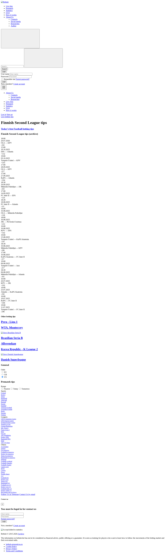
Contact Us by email (27, 494)
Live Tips (9, 102)
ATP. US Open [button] (5, 443)
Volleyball (4, 400)
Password (4, 76)
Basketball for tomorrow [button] (8, 458)
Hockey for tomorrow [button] (7, 454)
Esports (3, 404)
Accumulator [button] (4, 447)
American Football (6, 407)
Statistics (9, 10)
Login (4, 82)
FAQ (8, 13)
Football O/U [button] (5, 478)
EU (5, 372)
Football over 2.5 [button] (6, 485)
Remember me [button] (9, 79)
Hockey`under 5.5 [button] (6, 490)
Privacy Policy (11, 549)
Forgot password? (22, 79)
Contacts (14, 19)
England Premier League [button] (8, 422)
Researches (15, 24)
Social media (16, 21)
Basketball (4, 398)
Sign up (10, 114)
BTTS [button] (3, 468)
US (5, 377)
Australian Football (6, 409)
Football (3, 393)
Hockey (3, 395)
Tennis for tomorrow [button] (7, 456)
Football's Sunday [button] (6, 465)
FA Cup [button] (3, 433)
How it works (11, 15)
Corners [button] (3, 470)
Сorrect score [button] (5, 467)
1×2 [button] (2, 476)
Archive (21, 534)
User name (5, 74)
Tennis (3, 397)
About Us (9, 17)
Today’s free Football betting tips (17, 129)
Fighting (3, 415)
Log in (3, 114)
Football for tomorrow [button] (7, 452)
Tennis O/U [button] (4, 481)
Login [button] (4, 71)
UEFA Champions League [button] (8, 419)
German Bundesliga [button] (6, 426)
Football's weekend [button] (6, 461)
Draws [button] (3, 472)
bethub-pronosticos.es (14, 544)
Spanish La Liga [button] (5, 424)
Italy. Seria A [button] (4, 428)
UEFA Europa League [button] (7, 421)
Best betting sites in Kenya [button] (8, 492)
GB (5, 375)
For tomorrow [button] (5, 450)
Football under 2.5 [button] (6, 489)
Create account (19, 84)
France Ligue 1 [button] (5, 430)
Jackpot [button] (3, 448)
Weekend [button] (3, 459)
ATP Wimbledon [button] (6, 435)
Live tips (9, 6)
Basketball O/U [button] (5, 483)
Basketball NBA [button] (6, 439)
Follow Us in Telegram (10, 494)
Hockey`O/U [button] (5, 479)
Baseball (3, 402)
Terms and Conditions (14, 551)
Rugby (3, 411)
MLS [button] (2, 432)
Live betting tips (7, 117)
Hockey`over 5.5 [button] (6, 487)
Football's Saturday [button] (6, 463)
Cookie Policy (11, 546)
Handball (3, 406)
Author (13, 26)
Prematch (9, 8)
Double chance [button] (5, 474)
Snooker (3, 413)
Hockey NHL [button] (5, 437)
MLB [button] (2, 441)
